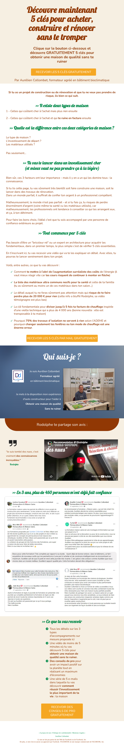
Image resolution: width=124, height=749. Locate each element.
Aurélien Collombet (62, 736)
